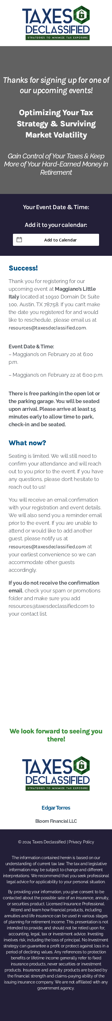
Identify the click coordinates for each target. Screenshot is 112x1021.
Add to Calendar (60, 240)
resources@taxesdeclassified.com (47, 328)
